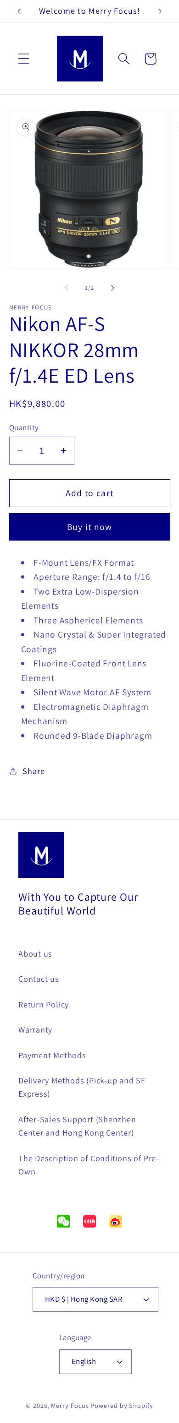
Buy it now (89, 527)
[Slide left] (66, 288)
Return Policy (43, 1004)
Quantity (24, 427)
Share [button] (33, 770)
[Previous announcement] (19, 11)
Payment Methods (52, 1055)
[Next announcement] (160, 11)
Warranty (35, 1029)
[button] (24, 59)
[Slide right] (113, 288)
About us (35, 953)
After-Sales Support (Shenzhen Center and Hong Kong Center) (77, 1126)
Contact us (38, 978)
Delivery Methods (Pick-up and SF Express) (81, 1087)
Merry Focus (70, 1405)
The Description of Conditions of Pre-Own (88, 1164)
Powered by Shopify (121, 1405)
